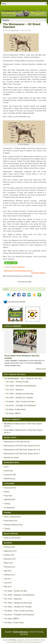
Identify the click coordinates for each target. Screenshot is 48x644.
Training (7, 503)
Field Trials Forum (10, 520)
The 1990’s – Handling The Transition (18, 606)
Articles (14, 267)
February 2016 (9, 567)
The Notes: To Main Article (15, 409)
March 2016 (8, 563)
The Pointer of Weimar (38, 273)
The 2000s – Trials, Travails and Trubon (20, 401)
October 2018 (9, 555)
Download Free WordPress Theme (35, 640)
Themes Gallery (34, 642)
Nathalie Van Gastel (11, 457)
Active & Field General (12, 517)
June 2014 (8, 582)
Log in (6, 466)
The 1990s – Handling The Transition (19, 397)
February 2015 (9, 574)
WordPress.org (9, 478)
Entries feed (8, 470)
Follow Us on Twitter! (17, 302)
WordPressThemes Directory (21, 642)
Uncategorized (20, 267)
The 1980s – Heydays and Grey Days (20, 393)
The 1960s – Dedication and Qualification (21, 385)
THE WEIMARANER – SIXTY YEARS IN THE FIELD (23, 378)
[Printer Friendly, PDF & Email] (10, 262)
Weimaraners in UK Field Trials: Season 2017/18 (22, 449)
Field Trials (8, 495)
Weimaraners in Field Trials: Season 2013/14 (18, 271)
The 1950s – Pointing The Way (17, 381)
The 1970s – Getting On (15, 389)
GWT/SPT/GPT (9, 499)
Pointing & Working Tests (13, 524)
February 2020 (9, 547)
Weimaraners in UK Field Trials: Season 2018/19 (22, 445)
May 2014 (7, 586)
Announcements (10, 488)
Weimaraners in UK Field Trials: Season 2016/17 (22, 453)
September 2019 (10, 551)
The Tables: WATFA (13, 413)
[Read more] (41, 369)
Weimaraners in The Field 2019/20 (17, 441)
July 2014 (7, 578)
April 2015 (8, 571)
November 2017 (10, 559)
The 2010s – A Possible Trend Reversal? (21, 405)
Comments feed (10, 474)
